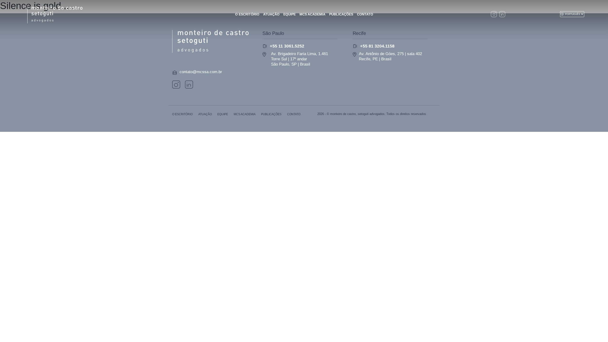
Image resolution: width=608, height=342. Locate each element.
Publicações (271, 114)
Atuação (205, 114)
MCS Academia (245, 114)
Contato (293, 114)
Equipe (222, 114)
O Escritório (182, 114)
